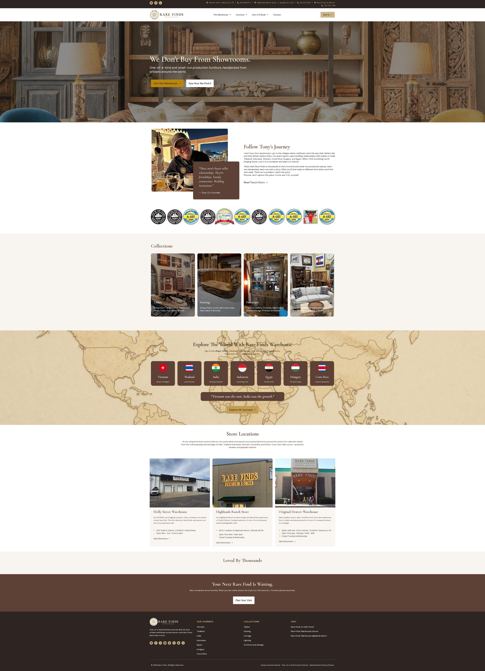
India (216, 377)
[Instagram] (155, 3)
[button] (315, 14)
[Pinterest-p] (155, 643)
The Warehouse (220, 15)
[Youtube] (165, 643)
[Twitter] (169, 643)
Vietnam (163, 377)
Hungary (295, 377)
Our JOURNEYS (205, 621)
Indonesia (242, 377)
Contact (277, 15)
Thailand (189, 377)
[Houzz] (178, 643)
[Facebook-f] (151, 3)
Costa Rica (322, 377)
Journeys (240, 15)
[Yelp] (183, 643)
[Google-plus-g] (160, 3)
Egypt (269, 377)
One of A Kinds (259, 15)
